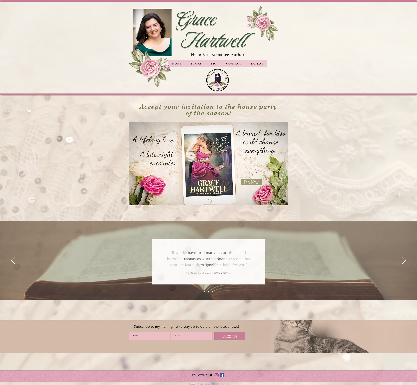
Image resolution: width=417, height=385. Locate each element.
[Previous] (13, 260)
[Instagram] (217, 375)
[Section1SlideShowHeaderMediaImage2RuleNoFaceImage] (208, 291)
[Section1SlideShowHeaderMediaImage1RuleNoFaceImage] (204, 291)
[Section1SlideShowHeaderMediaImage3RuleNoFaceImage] (212, 291)
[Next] (404, 260)
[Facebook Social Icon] (222, 375)
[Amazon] (211, 375)
